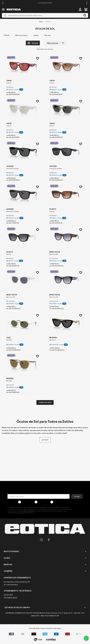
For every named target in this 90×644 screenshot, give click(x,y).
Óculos (48, 21)
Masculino (26, 502)
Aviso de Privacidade (26, 511)
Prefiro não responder (63, 502)
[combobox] (45, 15)
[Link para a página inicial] (41, 22)
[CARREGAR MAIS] (45, 402)
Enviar (77, 496)
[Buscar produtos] (84, 15)
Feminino (42, 502)
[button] (3, 3)
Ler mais (45, 440)
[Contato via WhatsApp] (86, 638)
